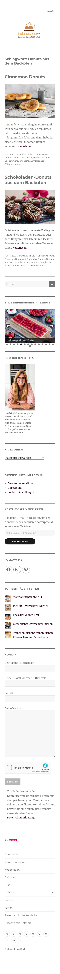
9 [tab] (35, 344)
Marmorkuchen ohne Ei (27, 596)
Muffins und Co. (26, 154)
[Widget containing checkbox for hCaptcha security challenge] (28, 767)
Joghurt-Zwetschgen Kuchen (31, 605)
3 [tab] (14, 344)
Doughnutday (31, 262)
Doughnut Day (22, 161)
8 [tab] (32, 344)
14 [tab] (53, 344)
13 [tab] (49, 344)
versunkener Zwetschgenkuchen (33, 623)
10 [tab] (39, 344)
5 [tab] (21, 344)
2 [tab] (10, 344)
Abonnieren (20, 541)
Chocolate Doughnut (15, 259)
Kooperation (12, 869)
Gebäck (9, 892)
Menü (50, 11)
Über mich (11, 854)
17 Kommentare (13, 164)
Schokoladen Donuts (15, 265)
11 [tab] (42, 344)
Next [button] (52, 326)
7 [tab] (28, 344)
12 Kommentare (36, 265)
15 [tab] (30, 346)
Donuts (28, 157)
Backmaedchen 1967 (15, 949)
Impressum (15, 487)
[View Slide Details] (30, 326)
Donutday (32, 259)
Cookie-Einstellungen (21, 492)
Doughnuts (45, 262)
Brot (7, 884)
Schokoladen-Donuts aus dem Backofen (28, 179)
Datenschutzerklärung (21, 483)
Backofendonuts (46, 255)
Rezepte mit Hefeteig (18, 922)
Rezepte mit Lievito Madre (21, 915)
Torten (9, 907)
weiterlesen (25, 146)
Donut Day (18, 157)
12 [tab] (46, 344)
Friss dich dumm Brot (26, 614)
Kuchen (9, 900)
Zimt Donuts (37, 161)
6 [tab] (25, 344)
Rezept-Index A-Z (15, 862)
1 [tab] (7, 344)
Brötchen (10, 877)
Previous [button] (8, 326)
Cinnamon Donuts (25, 76)
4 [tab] (17, 344)
